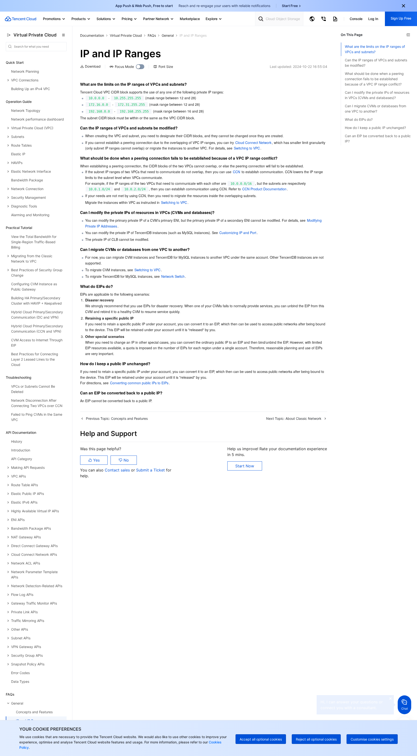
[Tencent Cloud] (20, 18)
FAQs (152, 35)
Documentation (92, 35)
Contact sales (118, 470)
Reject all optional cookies (316, 739)
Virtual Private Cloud (126, 35)
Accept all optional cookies (261, 739)
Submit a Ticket (151, 470)
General (168, 35)
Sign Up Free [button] (401, 18)
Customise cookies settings (372, 739)
